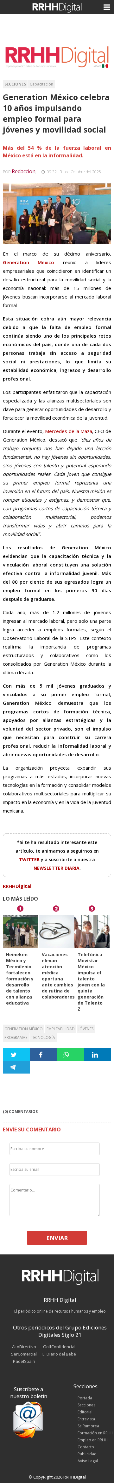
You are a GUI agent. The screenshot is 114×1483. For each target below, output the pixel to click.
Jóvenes (86, 1029)
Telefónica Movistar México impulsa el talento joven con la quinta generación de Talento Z (91, 981)
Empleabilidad (61, 1029)
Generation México (23, 1029)
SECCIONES (15, 84)
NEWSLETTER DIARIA (56, 868)
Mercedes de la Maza (68, 431)
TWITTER (30, 859)
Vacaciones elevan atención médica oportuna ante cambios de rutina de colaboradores (58, 975)
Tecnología (43, 1037)
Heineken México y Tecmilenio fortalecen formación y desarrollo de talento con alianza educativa (20, 978)
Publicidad (87, 1454)
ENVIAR (57, 1238)
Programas (15, 1037)
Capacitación (41, 84)
